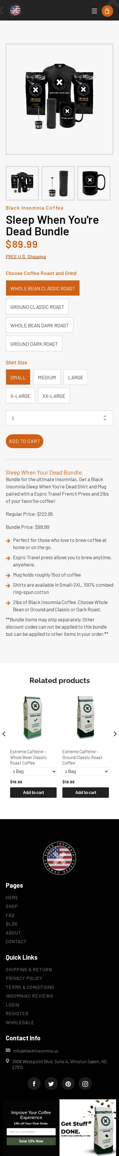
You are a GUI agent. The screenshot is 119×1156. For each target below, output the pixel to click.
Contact (16, 941)
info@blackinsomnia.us (35, 1050)
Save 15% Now (31, 1141)
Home (12, 897)
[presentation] (4, 733)
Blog (12, 923)
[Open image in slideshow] (59, 99)
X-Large (20, 396)
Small (18, 377)
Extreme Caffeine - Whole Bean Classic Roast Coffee (28, 757)
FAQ (10, 915)
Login (12, 1004)
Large (75, 377)
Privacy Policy (24, 978)
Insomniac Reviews (29, 995)
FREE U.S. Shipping (26, 256)
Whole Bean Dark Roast (39, 325)
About (13, 932)
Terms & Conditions (30, 987)
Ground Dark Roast (34, 344)
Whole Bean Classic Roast (42, 288)
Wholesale (20, 1022)
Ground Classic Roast (37, 307)
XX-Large (53, 396)
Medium (47, 377)
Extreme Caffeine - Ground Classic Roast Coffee (82, 757)
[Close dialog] (112, 1103)
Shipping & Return (29, 969)
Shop (12, 906)
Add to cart (33, 792)
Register (17, 1013)
